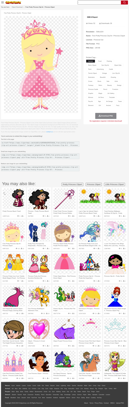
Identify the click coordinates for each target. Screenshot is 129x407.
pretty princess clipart (72, 184)
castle (111, 69)
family (26, 391)
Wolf (115, 388)
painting (109, 61)
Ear (50, 391)
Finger (93, 391)
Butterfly (25, 388)
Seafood (55, 397)
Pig (96, 388)
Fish (62, 388)
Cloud (94, 385)
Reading (37, 394)
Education (48, 394)
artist (116, 81)
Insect (77, 388)
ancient (108, 105)
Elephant (56, 388)
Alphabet (94, 394)
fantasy (90, 85)
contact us (49, 132)
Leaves (24, 385)
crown (90, 81)
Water (85, 385)
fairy (117, 105)
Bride (21, 391)
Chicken (34, 388)
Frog (65, 388)
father (79, 391)
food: (7, 397)
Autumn (18, 385)
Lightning (63, 385)
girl (100, 105)
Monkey (86, 388)
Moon (68, 385)
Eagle (51, 388)
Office (89, 394)
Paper (84, 394)
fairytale (112, 97)
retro (100, 85)
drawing (113, 77)
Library (74, 394)
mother (31, 391)
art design (109, 101)
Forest (103, 385)
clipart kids (117, 65)
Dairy (18, 397)
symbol (90, 61)
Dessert (23, 397)
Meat (43, 397)
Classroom (30, 394)
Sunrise (74, 385)
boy (75, 391)
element (90, 105)
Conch (34, 385)
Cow (39, 388)
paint (89, 69)
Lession (108, 394)
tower (120, 101)
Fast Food (34, 397)
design (119, 85)
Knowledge (67, 394)
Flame (47, 385)
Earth (38, 385)
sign (99, 101)
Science (79, 394)
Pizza (78, 397)
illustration (91, 77)
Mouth (84, 391)
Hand (97, 391)
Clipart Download (17, 7)
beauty (109, 85)
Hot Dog (99, 397)
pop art (90, 101)
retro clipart (92, 65)
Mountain (80, 385)
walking (58, 391)
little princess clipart (114, 184)
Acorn (13, 385)
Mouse (92, 388)
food (99, 61)
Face (88, 391)
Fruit (39, 397)
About (86, 403)
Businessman (38, 391)
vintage (104, 73)
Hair (68, 391)
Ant (13, 388)
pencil (105, 89)
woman (90, 97)
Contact (106, 403)
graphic (90, 93)
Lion (81, 388)
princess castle (93, 89)
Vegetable (62, 397)
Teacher (19, 394)
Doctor (45, 391)
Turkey (110, 388)
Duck (46, 388)
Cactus (29, 385)
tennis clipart (92, 73)
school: (7, 394)
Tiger (105, 388)
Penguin (100, 388)
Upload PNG (120, 403)
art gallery (111, 93)
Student (14, 394)
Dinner (73, 397)
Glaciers (52, 385)
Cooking (93, 397)
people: (7, 391)
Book (24, 394)
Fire (43, 385)
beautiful (103, 77)
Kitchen (68, 397)
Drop (99, 385)
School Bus (56, 394)
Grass (57, 385)
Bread (87, 397)
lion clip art (116, 73)
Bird (20, 388)
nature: (7, 385)
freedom (115, 89)
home (63, 391)
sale (108, 81)
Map (61, 394)
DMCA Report (92, 17)
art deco (101, 97)
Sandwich (49, 397)
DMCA (112, 403)
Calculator (101, 394)
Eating (83, 397)
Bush (90, 385)
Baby (17, 391)
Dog (43, 388)
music (99, 81)
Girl (71, 391)
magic (100, 93)
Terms (91, 403)
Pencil (42, 394)
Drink (28, 397)
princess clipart (94, 184)
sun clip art (105, 65)
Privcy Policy (99, 403)
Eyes (53, 391)
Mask (13, 391)
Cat (29, 388)
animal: (7, 388)
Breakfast (13, 397)
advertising (100, 69)
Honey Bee (71, 388)
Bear (16, 388)
